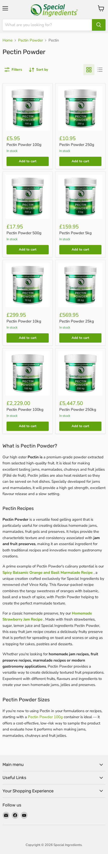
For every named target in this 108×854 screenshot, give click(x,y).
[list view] (99, 69)
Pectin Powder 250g (76, 144)
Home (8, 40)
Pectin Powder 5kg (75, 232)
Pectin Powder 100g (24, 144)
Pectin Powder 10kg (24, 321)
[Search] (98, 25)
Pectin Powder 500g (24, 232)
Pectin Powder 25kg (76, 321)
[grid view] (88, 69)
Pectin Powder (30, 40)
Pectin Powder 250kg (77, 409)
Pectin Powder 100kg (25, 409)
